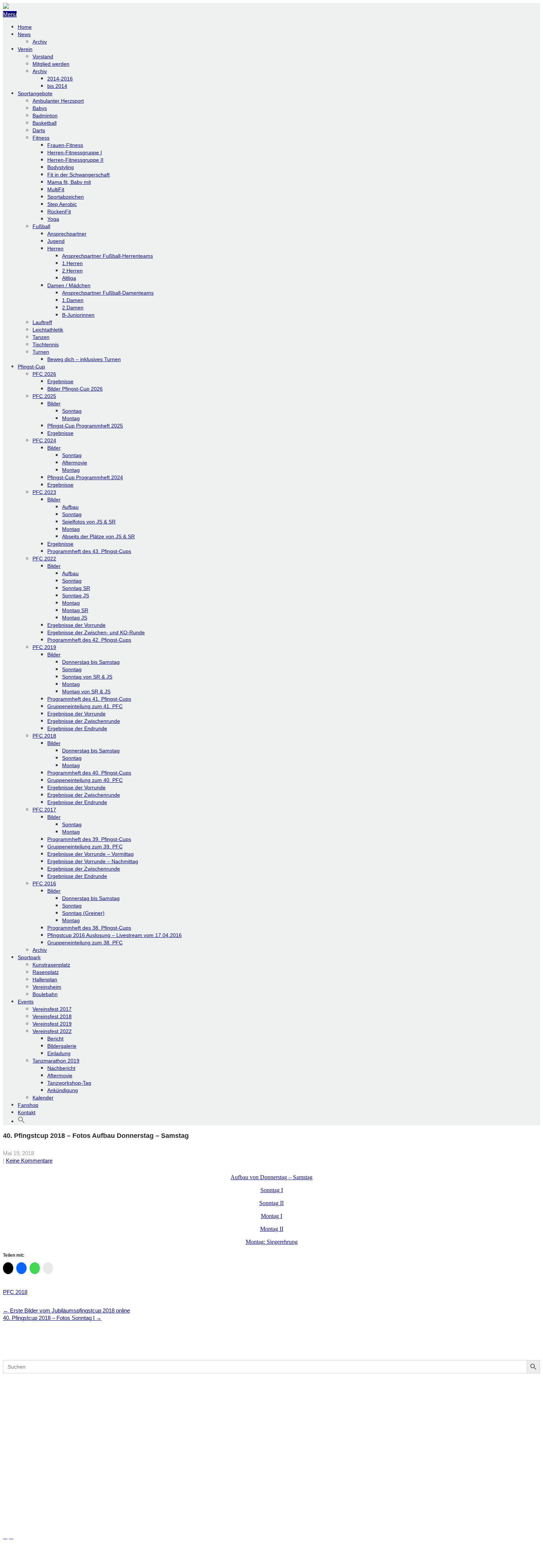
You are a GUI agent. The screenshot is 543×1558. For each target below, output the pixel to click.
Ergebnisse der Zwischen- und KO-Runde (96, 632)
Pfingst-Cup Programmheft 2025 (85, 426)
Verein (25, 49)
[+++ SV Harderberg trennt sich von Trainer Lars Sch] (271, 1401)
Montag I (271, 1216)
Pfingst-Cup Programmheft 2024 (85, 477)
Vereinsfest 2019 (52, 1024)
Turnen (41, 352)
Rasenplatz (46, 972)
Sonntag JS (75, 595)
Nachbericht (61, 1068)
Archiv (40, 42)
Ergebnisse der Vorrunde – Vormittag (90, 854)
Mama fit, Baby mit (69, 182)
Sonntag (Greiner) (83, 913)
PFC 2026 (44, 374)
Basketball (45, 123)
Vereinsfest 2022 (52, 1031)
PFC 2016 (44, 883)
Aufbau (70, 507)
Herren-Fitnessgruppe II (75, 160)
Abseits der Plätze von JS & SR (98, 536)
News (24, 34)
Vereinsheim (47, 987)
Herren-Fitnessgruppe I (74, 152)
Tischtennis (46, 344)
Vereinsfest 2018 (52, 1016)
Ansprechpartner (66, 234)
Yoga (53, 219)
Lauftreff (42, 322)
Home (25, 27)
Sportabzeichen (65, 197)
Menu (10, 14)
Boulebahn (45, 994)
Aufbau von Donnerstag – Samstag (271, 1177)
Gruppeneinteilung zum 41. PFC (85, 706)
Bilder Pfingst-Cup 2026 (75, 389)
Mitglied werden (51, 64)
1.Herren (72, 263)
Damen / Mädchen (68, 285)
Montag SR (75, 610)
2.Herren (72, 271)
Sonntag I (271, 1190)
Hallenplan (45, 979)
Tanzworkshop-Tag (69, 1083)
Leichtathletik (48, 330)
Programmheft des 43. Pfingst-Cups (89, 551)
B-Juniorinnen (78, 315)
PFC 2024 (44, 440)
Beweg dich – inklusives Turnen (84, 359)
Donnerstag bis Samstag (91, 662)
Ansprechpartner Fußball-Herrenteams (107, 256)
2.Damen (72, 307)
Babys (40, 108)
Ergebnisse (60, 381)
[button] (21, 1122)
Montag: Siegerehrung (272, 1242)
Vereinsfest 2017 (52, 1009)
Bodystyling (60, 167)
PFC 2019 (44, 647)
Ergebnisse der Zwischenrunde (83, 721)
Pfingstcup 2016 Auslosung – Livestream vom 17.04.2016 (114, 935)
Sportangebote (35, 93)
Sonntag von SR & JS (87, 677)
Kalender (43, 1098)
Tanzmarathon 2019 (56, 1061)
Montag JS (74, 618)
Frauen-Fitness (65, 145)
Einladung (59, 1053)
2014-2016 (60, 79)
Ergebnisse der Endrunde (77, 728)
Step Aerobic (62, 204)
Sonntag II (271, 1203)
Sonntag (72, 411)
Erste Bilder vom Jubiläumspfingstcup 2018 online (66, 1310)
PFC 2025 (44, 396)
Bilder (54, 403)
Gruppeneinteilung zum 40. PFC (85, 780)
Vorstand (43, 56)
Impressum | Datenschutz (34, 1551)
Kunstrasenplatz (51, 965)
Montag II (271, 1229)
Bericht (55, 1038)
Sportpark (29, 957)
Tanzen (41, 337)
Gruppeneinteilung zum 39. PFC (85, 847)
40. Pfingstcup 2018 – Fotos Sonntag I (52, 1318)
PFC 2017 (44, 810)
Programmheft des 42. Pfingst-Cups (89, 640)
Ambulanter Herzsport (58, 101)
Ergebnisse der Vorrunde (76, 625)
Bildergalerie (61, 1046)
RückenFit (59, 212)
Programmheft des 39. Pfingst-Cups (89, 839)
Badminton (45, 116)
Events (26, 1002)
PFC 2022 (44, 559)
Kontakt (26, 1112)
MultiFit (55, 189)
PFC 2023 (44, 492)
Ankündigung (62, 1090)
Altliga (69, 278)
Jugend (56, 241)
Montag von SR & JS (86, 691)
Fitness (41, 138)
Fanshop (28, 1105)
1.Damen (72, 300)
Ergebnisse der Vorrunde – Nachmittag (92, 861)
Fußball (41, 226)
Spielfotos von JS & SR (89, 522)
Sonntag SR (76, 588)
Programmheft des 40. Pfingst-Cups (89, 773)
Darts (39, 130)
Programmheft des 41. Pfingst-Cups (89, 699)
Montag (71, 418)
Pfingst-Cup (31, 367)
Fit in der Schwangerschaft (78, 175)
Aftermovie (74, 463)
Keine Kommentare (29, 1160)
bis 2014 (57, 86)
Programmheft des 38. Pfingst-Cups (89, 928)
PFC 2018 (44, 736)
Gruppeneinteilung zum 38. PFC (85, 943)
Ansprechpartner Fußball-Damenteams (108, 293)
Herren (55, 248)
